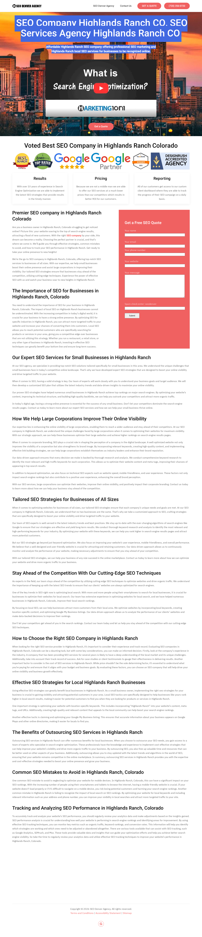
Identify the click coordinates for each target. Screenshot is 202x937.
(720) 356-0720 (177, 6)
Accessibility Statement (108, 913)
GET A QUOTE (149, 6)
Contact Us (125, 6)
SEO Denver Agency (103, 6)
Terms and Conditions (82, 913)
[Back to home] (27, 6)
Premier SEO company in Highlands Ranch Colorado (56, 216)
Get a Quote (101, 126)
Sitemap (127, 913)
